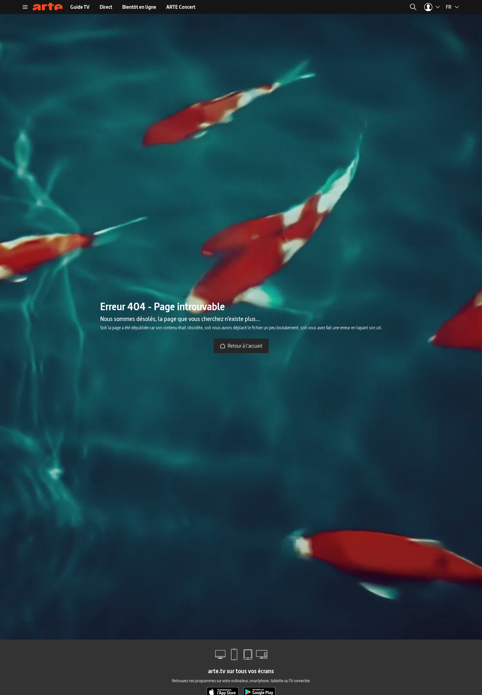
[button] (351, 7)
